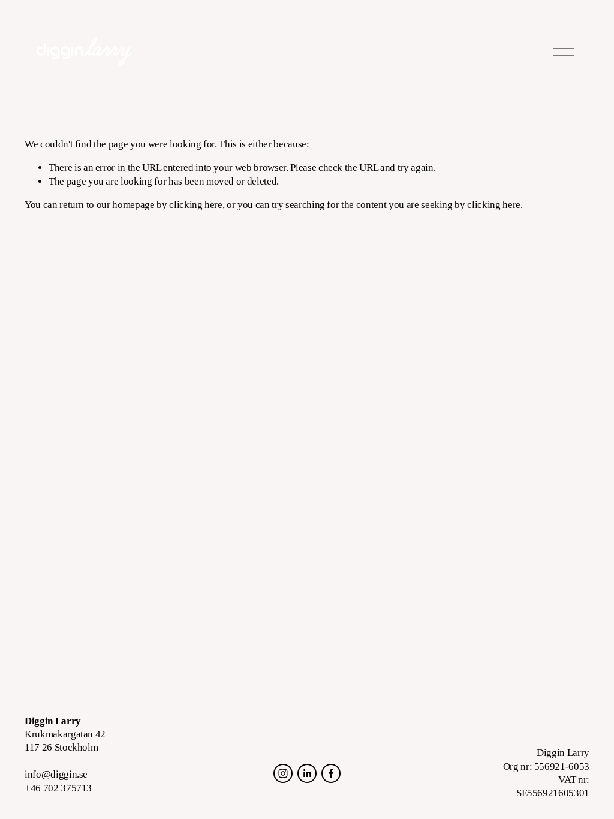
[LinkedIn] (307, 773)
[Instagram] (283, 773)
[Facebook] (331, 773)
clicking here (195, 204)
